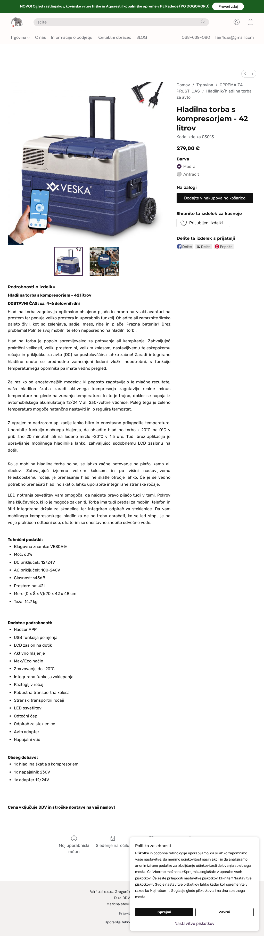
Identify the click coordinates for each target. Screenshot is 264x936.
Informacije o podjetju (71, 37)
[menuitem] (245, 74)
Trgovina (18, 37)
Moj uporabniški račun (74, 848)
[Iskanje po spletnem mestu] (203, 21)
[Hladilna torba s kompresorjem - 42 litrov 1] (104, 261)
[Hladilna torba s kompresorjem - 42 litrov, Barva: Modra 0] (68, 261)
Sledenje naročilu (112, 845)
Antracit (191, 174)
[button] (228, 6)
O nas (40, 37)
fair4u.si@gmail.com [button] (234, 37)
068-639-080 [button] (196, 37)
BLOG (141, 37)
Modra (189, 166)
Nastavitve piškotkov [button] (194, 923)
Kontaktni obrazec (114, 37)
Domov (183, 84)
